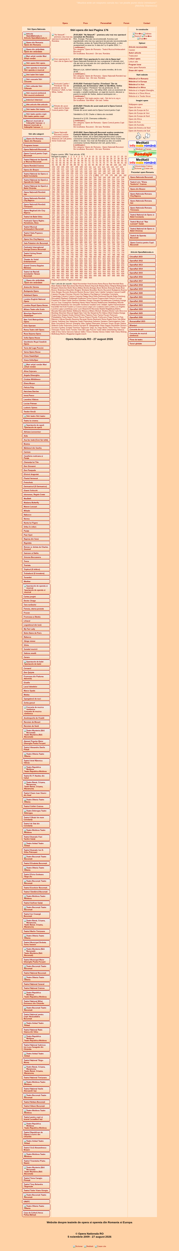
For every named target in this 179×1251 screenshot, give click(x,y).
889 (63, 269)
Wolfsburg (55, 334)
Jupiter (110, 305)
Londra (112, 307)
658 (104, 238)
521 (63, 221)
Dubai (115, 296)
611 (109, 232)
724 (113, 246)
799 (90, 257)
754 (104, 251)
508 (77, 219)
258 (104, 186)
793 (63, 257)
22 (60, 159)
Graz (60, 302)
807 (53, 259)
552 (58, 225)
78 (111, 163)
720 (95, 246)
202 (67, 179)
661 (118, 238)
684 (77, 242)
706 (104, 244)
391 (53, 205)
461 (81, 213)
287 (90, 190)
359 (53, 200)
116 (112, 167)
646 (123, 236)
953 (63, 278)
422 (123, 207)
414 (86, 207)
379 (72, 202)
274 (104, 188)
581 (118, 228)
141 (81, 171)
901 (118, 269)
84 (56, 165)
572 (77, 228)
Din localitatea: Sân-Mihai (83, 100)
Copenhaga (56, 296)
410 (67, 207)
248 (58, 186)
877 (81, 267)
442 (67, 211)
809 (63, 259)
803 (109, 257)
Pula (121, 317)
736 (95, 248)
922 (67, 274)
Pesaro (106, 315)
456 (58, 213)
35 (107, 159)
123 (72, 169)
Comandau (105, 294)
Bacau (105, 284)
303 (90, 192)
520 (58, 221)
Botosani (111, 288)
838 (123, 261)
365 (81, 200)
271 (90, 188)
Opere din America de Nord (139, 128)
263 (53, 188)
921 (63, 274)
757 (118, 251)
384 (95, 202)
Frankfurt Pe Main (58, 300)
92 (85, 165)
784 (95, 255)
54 (100, 161)
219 (72, 182)
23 (63, 159)
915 (109, 271)
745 (63, 251)
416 (95, 207)
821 (118, 259)
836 (113, 261)
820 (113, 259)
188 (77, 177)
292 (113, 190)
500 (113, 217)
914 (104, 271)
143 (90, 171)
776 (58, 255)
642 (104, 236)
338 (104, 196)
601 (63, 232)
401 (100, 205)
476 (77, 215)
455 (53, 213)
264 (58, 188)
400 (95, 205)
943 (90, 276)
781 (81, 255)
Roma (104, 319)
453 (118, 211)
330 (67, 196)
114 (103, 167)
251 (72, 186)
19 (125, 156)
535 (53, 223)
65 (63, 163)
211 (109, 179)
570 (67, 228)
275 (109, 188)
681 (63, 242)
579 (109, 228)
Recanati (83, 319)
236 (77, 184)
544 (95, 223)
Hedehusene (102, 302)
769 (100, 253)
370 (104, 200)
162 (104, 173)
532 (113, 221)
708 (113, 244)
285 (81, 190)
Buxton (80, 292)
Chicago (61, 294)
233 (63, 184)
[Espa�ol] (142, 39)
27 (78, 159)
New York (83, 313)
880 (95, 267)
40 (125, 159)
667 (72, 240)
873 (63, 267)
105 (63, 167)
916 (113, 271)
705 (100, 244)
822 (123, 259)
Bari (77, 286)
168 (58, 175)
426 (67, 209)
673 (100, 240)
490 (67, 217)
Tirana (62, 330)
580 (113, 228)
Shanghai (76, 323)
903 (53, 271)
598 (123, 230)
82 (125, 163)
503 (53, 219)
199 (53, 179)
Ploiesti (88, 317)
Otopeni (65, 315)
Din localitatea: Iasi (81, 78)
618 (67, 234)
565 (118, 225)
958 (86, 278)
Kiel (61, 307)
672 (95, 240)
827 (72, 261)
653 (81, 238)
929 (100, 274)
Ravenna (75, 319)
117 (117, 167)
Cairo (97, 292)
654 (86, 238)
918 (123, 271)
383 (90, 202)
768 (95, 253)
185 (63, 177)
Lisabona (100, 307)
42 (56, 161)
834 (104, 261)
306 (104, 192)
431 (90, 209)
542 (86, 223)
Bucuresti (107, 290)
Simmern (104, 323)
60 (122, 161)
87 (67, 165)
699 (72, 244)
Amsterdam (82, 284)
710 (123, 244)
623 (90, 234)
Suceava (55, 328)
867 (109, 265)
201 (63, 179)
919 (53, 274)
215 (53, 182)
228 (113, 182)
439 (53, 211)
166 (123, 173)
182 (125, 175)
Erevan (94, 298)
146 (104, 171)
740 (113, 248)
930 (104, 274)
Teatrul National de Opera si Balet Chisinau (142, 230)
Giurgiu (89, 300)
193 (100, 177)
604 (77, 232)
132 (113, 169)
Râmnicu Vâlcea (58, 319)
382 (86, 202)
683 (72, 242)
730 (67, 248)
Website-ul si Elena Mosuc (139, 93)
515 (109, 219)
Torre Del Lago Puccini (87, 330)
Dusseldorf (55, 298)
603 (72, 232)
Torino (68, 330)
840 (58, 263)
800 (95, 257)
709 (118, 244)
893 (81, 269)
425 (63, 209)
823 (53, 261)
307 (109, 192)
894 (86, 269)
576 (95, 228)
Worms (63, 334)
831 (90, 261)
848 (95, 263)
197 (118, 177)
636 (77, 236)
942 (86, 276)
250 (67, 186)
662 (123, 238)
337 (100, 196)
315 (72, 194)
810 (67, 259)
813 (81, 259)
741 (118, 248)
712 (58, 246)
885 (118, 267)
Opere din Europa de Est (139, 110)
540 (77, 223)
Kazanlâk (55, 307)
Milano (92, 311)
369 (100, 200)
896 (95, 269)
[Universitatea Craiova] (142, 166)
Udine (104, 330)
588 (77, 230)
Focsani (118, 298)
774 (123, 253)
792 (58, 257)
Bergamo (55, 288)
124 (76, 169)
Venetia (95, 332)
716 (76, 246)
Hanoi (88, 302)
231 (53, 184)
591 (90, 230)
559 (90, 225)
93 (89, 165)
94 (93, 165)
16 (114, 156)
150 (123, 171)
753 (100, 251)
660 (113, 238)
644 (113, 236)
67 (71, 163)
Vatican (77, 332)
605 (81, 232)
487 (53, 217)
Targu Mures (102, 328)
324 (113, 194)
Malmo (118, 309)
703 (90, 244)
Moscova (123, 311)
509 (81, 219)
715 (72, 246)
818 (104, 259)
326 (123, 194)
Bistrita (86, 288)
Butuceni (73, 292)
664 (58, 240)
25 (71, 159)
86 (63, 165)
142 (86, 171)
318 (86, 194)
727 (53, 248)
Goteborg (116, 300)
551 (53, 225)
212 (113, 179)
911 (90, 271)
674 (104, 240)
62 (53, 163)
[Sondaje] (142, 157)
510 (86, 219)
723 (109, 246)
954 (67, 278)
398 (86, 205)
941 (81, 276)
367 (90, 200)
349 (81, 198)
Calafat (102, 292)
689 (100, 242)
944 (95, 276)
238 (86, 184)
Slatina (123, 323)
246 (123, 184)
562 (104, 225)
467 (109, 213)
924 (77, 274)
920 (58, 274)
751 (90, 251)
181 (120, 175)
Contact (146, 23)
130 (104, 169)
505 (63, 219)
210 (104, 179)
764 (77, 253)
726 (123, 246)
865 (100, 265)
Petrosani (113, 315)
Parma (100, 315)
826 (67, 261)
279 (53, 190)
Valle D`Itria (56, 332)
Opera (65, 23)
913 (99, 271)
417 (99, 207)
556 (77, 225)
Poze (85, 23)
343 (53, 198)
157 (81, 173)
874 (67, 267)
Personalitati (106, 23)
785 (100, 255)
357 (118, 198)
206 (86, 179)
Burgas (59, 292)
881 (100, 267)
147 (109, 171)
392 (58, 205)
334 (86, 196)
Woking (123, 332)
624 (95, 234)
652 (77, 238)
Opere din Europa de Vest (139, 113)
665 (63, 240)
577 (100, 228)
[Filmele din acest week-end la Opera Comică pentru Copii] (62, 110)
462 (86, 213)
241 (100, 184)
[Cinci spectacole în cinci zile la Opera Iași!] (62, 61)
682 (67, 242)
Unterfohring (112, 330)
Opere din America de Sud (139, 131)
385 (100, 202)
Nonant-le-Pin (96, 313)
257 (100, 186)
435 (109, 209)
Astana (94, 284)
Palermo (89, 315)
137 (63, 171)
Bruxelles (93, 290)
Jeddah (104, 305)
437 (118, 209)
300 (77, 192)
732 (77, 248)
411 (72, 207)
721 (99, 246)
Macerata (95, 309)
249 (63, 186)
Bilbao (80, 288)
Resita (89, 319)
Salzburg (61, 321)
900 (113, 269)
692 (113, 242)
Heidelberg (112, 302)
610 (104, 232)
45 (67, 161)
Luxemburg (67, 309)
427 (72, 209)
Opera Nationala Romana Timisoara (141, 209)
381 (81, 202)
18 (121, 156)
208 (95, 179)
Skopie (117, 323)
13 (103, 156)
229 (118, 182)
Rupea (109, 319)
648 (58, 238)
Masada (54, 311)
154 (67, 173)
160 (95, 173)
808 (58, 259)
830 (86, 261)
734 (86, 248)
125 (81, 169)
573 (81, 228)
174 (86, 175)
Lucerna (54, 309)
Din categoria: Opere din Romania (87, 49)
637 (81, 236)
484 (113, 215)
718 (86, 246)
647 (53, 238)
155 (72, 173)
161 (100, 173)
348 (77, 198)
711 (53, 246)
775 (53, 255)
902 (123, 269)
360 (58, 200)
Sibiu (83, 323)
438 (123, 209)
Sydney (62, 328)
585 (63, 230)
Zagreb (78, 334)
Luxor (75, 309)
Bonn (99, 288)
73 (93, 163)
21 (56, 159)
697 (63, 244)
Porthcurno (102, 317)
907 (72, 271)
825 (63, 261)
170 (67, 175)
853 (118, 263)
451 (109, 211)
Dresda (109, 296)
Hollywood (55, 305)
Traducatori (133, 56)
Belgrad (113, 286)
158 (86, 173)
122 (67, 169)
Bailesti (59, 286)
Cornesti (64, 296)
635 (72, 236)
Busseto (66, 292)
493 (81, 217)
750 (86, 251)
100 (115, 165)
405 (118, 205)
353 (100, 198)
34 (103, 159)
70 (82, 163)
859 (72, 265)
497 (100, 217)
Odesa (104, 313)
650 (67, 238)
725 (118, 246)
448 (95, 211)
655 (90, 238)
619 (72, 234)
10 (93, 156)
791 (53, 257)
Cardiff (122, 292)
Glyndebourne (106, 300)
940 (77, 276)
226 (104, 182)
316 (76, 194)
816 (95, 259)
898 (104, 269)
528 (95, 221)
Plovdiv (94, 317)
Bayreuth (95, 286)
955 (72, 278)
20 (53, 159)
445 (81, 211)
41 (53, 161)
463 (90, 213)
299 (72, 192)
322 (104, 194)
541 (81, 223)
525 (81, 221)
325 (118, 194)
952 (58, 278)
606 (86, 232)
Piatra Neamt (67, 317)
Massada (62, 311)
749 (81, 251)
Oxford (77, 315)
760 (58, 253)
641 (100, 236)
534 (123, 221)
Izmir (98, 305)
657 (100, 238)
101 (120, 165)
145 (100, 171)
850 (104, 263)
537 (63, 223)
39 (122, 159)
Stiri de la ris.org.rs (113, 98)
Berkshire (63, 288)
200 (58, 179)
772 (113, 253)
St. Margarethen (92, 325)
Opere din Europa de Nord (139, 116)
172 (77, 175)
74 (96, 163)
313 (63, 194)
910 (86, 271)
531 (109, 221)
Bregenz (78, 290)
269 (81, 188)
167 (53, 175)
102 (125, 165)
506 (67, 219)
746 (67, 251)
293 (118, 190)
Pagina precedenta (59, 280)
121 (63, 169)
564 (113, 225)
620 (77, 234)
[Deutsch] (136, 36)
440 (58, 211)
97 (103, 165)
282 (67, 190)
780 (77, 255)
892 (77, 269)
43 (60, 161)
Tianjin (123, 328)
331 (72, 196)
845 (81, 263)
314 (67, 194)
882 (104, 267)
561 (100, 225)
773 (118, 253)
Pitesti (75, 317)
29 (85, 159)
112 (94, 167)
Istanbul (93, 305)
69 (78, 163)
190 (86, 177)
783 (90, 255)
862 (86, 265)
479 (90, 215)
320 (95, 194)
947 (109, 276)
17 (118, 156)
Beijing (102, 286)
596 (113, 230)
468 (113, 213)
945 (100, 276)
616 (58, 234)
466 (104, 213)
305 (100, 192)
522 (67, 221)
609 (100, 232)
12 (100, 156)
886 (123, 267)
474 (67, 215)
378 (67, 202)
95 (96, 165)
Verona (101, 332)
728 (58, 248)
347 (72, 198)
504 (58, 219)
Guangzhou (66, 302)
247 (53, 186)
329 (63, 196)
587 (72, 230)
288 (95, 190)
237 (81, 184)
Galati (69, 300)
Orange (122, 313)
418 (104, 207)
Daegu (85, 296)
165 (118, 173)
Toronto (74, 330)
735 (90, 248)
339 (109, 196)
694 (123, 242)
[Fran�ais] (147, 36)
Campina (109, 292)
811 (72, 259)
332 (77, 196)
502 (123, 217)
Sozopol (82, 325)
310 (123, 192)
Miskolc (98, 311)
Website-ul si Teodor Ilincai (139, 96)
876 (77, 267)
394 (67, 205)
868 (113, 265)
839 (53, 263)
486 (123, 215)
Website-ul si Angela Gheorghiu (141, 90)
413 (81, 207)
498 (104, 217)
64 (60, 163)
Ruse (115, 319)
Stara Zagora (105, 325)
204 (77, 179)
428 (77, 209)
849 (100, 263)
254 (86, 186)
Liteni (106, 307)
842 (67, 263)
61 (125, 161)
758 (123, 251)
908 (77, 271)
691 (109, 242)
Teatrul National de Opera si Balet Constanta (142, 216)
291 (109, 190)
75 (100, 163)
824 (58, 261)
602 (67, 232)
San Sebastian (72, 321)
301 (81, 192)
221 (81, 182)
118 (121, 167)
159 (90, 173)
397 (81, 205)
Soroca (76, 325)
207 (90, 179)
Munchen (62, 313)
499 (109, 217)
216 (58, 182)
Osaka (54, 315)
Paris (95, 315)
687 (90, 242)
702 (86, 244)
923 (72, 274)
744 (58, 251)
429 (81, 209)
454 (123, 211)
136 (58, 171)
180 (116, 175)
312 (58, 194)
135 (53, 171)
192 (95, 177)
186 (67, 177)
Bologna (93, 288)
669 (81, 240)
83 (53, 165)
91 (82, 165)
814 (86, 259)
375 (53, 202)
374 (123, 200)
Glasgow (96, 300)
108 (77, 167)
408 (58, 207)
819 (109, 259)
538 (67, 223)
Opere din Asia (135, 122)
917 (118, 271)
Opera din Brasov (137, 189)
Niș (88, 313)
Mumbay (54, 313)
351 (90, 198)
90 (78, 165)
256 (95, 186)
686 (86, 242)
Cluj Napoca (85, 294)
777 (63, 255)
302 (86, 192)
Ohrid (110, 313)
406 (123, 205)
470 (123, 213)
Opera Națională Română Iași (114, 76)
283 (72, 190)
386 (104, 202)
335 (90, 196)
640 (95, 236)
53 (96, 161)
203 (72, 179)
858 (67, 265)
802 (104, 257)
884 (113, 267)
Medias (69, 311)
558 (86, 225)
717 (81, 246)
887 (53, 269)
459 (72, 213)
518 (123, 219)
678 (123, 240)
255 (90, 186)
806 (123, 257)
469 (118, 213)
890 (67, 269)
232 (58, 184)
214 (123, 179)
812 (76, 259)
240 (95, 184)
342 (123, 196)
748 (77, 251)
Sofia (61, 325)
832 (95, 261)
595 (109, 230)
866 (104, 265)
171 (72, 175)
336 (95, 196)
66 (67, 163)
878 (86, 267)
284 (77, 190)
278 (123, 188)
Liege (90, 307)
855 (53, 265)
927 (90, 274)
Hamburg (75, 302)
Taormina (76, 328)
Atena (100, 284)
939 (72, 276)
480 (95, 215)
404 (113, 205)
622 (86, 234)
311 (53, 194)
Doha (95, 296)
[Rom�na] (138, 34)
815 (90, 259)
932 (113, 274)
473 (63, 215)
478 (86, 215)
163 (109, 173)
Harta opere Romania (137, 67)
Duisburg (121, 296)
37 (114, 159)
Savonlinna (60, 323)
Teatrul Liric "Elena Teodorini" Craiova (138, 183)
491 (72, 217)
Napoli (76, 313)
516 (113, 219)
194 (104, 177)
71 (85, 163)
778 (67, 255)
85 (60, 165)
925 (81, 274)
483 (109, 215)
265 (63, 188)
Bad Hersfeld (114, 284)
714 (67, 246)
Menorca (85, 311)
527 (90, 221)
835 (109, 261)
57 (111, 161)
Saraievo (104, 321)
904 (58, 271)
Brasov (54, 290)
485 (118, 215)
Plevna (81, 317)
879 (90, 267)
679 (53, 242)
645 (118, 236)
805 (118, 257)
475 (72, 215)
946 (104, 276)
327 (53, 196)
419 (109, 207)
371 (109, 200)
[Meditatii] (138, 149)
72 (89, 163)
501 (118, 217)
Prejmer (116, 317)
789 (118, 255)
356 (113, 198)
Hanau (82, 302)
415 (90, 207)
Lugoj (60, 309)
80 (118, 163)
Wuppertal (70, 334)
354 (104, 198)
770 (104, 253)
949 (118, 276)
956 (77, 278)
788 (113, 255)
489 (63, 217)
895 (90, 269)
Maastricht (86, 309)
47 (74, 161)
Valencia (120, 330)
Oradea (116, 313)
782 (86, 255)
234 (67, 184)
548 (113, 223)
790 (123, 255)
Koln (65, 307)
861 (81, 265)
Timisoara (55, 330)
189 (81, 177)
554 (67, 225)
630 (123, 234)
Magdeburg (110, 309)
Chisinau (68, 294)
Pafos (82, 315)
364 (77, 200)
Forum (126, 23)
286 (86, 190)
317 (81, 194)
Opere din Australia (136, 125)
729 (63, 248)
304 (95, 192)
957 (81, 278)
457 (63, 213)
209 (100, 179)
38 (118, 159)
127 (90, 169)
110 (86, 167)
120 (58, 169)
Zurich (83, 334)
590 (86, 230)
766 (86, 253)
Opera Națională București (113, 147)
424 (58, 209)
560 (95, 225)
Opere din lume (135, 107)
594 (104, 230)
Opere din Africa (135, 119)
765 (81, 253)
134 (123, 169)
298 (67, 192)
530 (104, 221)
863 (90, 265)
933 (118, 274)
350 (86, 198)
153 (63, 173)
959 (90, 278)
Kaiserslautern (119, 305)
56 (107, 161)
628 (113, 234)
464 (95, 213)
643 (109, 236)
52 (93, 161)
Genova (75, 300)
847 (90, 263)
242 (104, 184)
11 (96, 156)
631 (53, 236)
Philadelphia (56, 317)
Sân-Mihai (121, 319)
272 (95, 188)
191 (90, 177)
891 (72, 269)
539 (72, 223)
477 (81, 215)
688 (95, 242)
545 (100, 223)
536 (58, 223)
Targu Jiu (93, 328)
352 (95, 198)
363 (72, 200)
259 (109, 186)
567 (53, 228)
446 (86, 211)
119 (53, 169)
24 (67, 159)
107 (72, 167)
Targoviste (85, 328)
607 (90, 232)
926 (86, 274)
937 (63, 276)
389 (118, 202)
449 (100, 211)
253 (81, 186)
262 (123, 186)
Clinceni (76, 294)
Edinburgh (73, 298)
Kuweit (70, 307)
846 (86, 263)
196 (113, 177)
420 (113, 207)
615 (53, 234)
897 (100, 269)
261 (118, 186)
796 (77, 257)
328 (58, 196)
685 (81, 242)
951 (53, 278)
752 (95, 251)
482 (104, 215)
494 (86, 217)
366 (86, 200)
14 (107, 156)
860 (77, 265)
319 (90, 194)
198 (123, 177)
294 (123, 190)
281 (63, 190)
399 (90, 205)
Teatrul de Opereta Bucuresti (138, 237)
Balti (64, 286)
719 (90, 246)
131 (109, 169)
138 (67, 171)
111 (90, 167)
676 (113, 240)
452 (113, 211)
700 (77, 244)
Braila (118, 288)
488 (58, 217)
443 (72, 211)
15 (111, 156)
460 (77, 213)
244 (113, 184)
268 (77, 188)
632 (58, 236)
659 (109, 238)
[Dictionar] (136, 168)
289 (100, 190)
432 (95, 209)
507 (72, 219)
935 (53, 276)
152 (58, 173)
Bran (123, 288)
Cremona (78, 296)
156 (77, 173)
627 (109, 234)
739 (109, 248)
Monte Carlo (114, 311)
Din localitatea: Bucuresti (83, 54)
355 (109, 198)
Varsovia (70, 332)
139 (72, 171)
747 (72, 251)
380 (77, 202)
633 (63, 236)
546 (104, 223)
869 (118, 265)
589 (81, 230)
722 (104, 246)
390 (123, 202)
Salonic (54, 321)
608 (95, 232)
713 (63, 246)
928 (95, 274)
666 (67, 240)
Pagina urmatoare (74, 280)
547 (109, 223)
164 (113, 173)
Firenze (112, 298)
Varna (63, 332)
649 (63, 238)
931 (109, 274)
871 (53, 267)
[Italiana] (147, 34)
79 (114, 163)
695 (53, 244)
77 (107, 163)
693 (118, 242)
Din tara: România (102, 54)
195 (109, 177)
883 (109, 267)
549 (118, 223)
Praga (109, 317)
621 (81, 234)
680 (58, 242)
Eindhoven (82, 298)
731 (72, 248)
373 (118, 200)
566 (123, 225)
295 (53, 192)
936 (58, 276)
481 (100, 215)
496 (95, 217)
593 (100, 230)
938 (67, 276)
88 (71, 165)
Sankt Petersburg (85, 321)
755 (109, 251)
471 (53, 215)
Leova (84, 307)
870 (123, 265)
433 (100, 209)
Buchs (100, 290)
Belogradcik (122, 286)
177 (102, 175)
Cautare (132, 50)
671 (90, 240)
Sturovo (123, 325)
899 (109, 269)
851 (109, 263)
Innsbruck (85, 305)
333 (81, 196)
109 (81, 167)
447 (90, 211)
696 (58, 244)
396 (77, 205)
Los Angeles (120, 307)
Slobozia (54, 325)
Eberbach (64, 298)
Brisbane (85, 290)
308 (113, 192)
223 (90, 182)
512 (95, 219)
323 (109, 194)
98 (107, 165)
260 (113, 186)
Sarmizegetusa (114, 321)
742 (123, 248)
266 (67, 188)
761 (63, 253)
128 (95, 169)
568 (58, 228)
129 (99, 169)
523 (72, 221)
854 (123, 263)
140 (77, 171)
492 (77, 217)
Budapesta (116, 290)
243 (109, 184)
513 (99, 219)
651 (72, 238)
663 (53, 240)
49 (82, 161)
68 (74, 163)
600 (58, 232)
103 (53, 167)
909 (81, 271)
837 (118, 261)
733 (81, 248)
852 (113, 263)
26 (74, 159)
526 (86, 221)
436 (113, 209)
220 (77, 182)
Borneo (105, 288)
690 (104, 242)
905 (63, 271)
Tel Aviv (116, 328)
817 (99, 259)
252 (77, 186)
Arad (89, 284)
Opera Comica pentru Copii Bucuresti (142, 244)
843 (72, 263)
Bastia (81, 286)
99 (111, 165)
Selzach (69, 323)
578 (104, 228)
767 (90, 253)
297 (63, 192)
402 (104, 205)
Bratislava (62, 290)
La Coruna (77, 307)
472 (58, 215)
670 (86, 240)
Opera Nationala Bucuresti (141, 177)
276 (113, 188)
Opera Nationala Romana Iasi (141, 202)
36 (111, 159)
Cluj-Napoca (95, 294)
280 (58, 190)
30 (89, 159)
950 (123, 276)
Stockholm (115, 325)
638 (86, 236)
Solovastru (68, 325)
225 (100, 182)
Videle (107, 332)
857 (63, 265)
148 (113, 171)
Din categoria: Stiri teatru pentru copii (88, 98)
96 (100, 165)
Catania (54, 294)
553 (63, 225)
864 (95, 265)
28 (82, 159)
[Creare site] (147, 168)
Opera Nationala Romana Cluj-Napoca (141, 195)
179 (111, 175)
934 (123, 274)
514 (104, 219)
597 (118, 230)
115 (108, 167)
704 (95, 244)
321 (99, 194)
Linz (94, 307)
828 (77, 261)
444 (77, 211)
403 (109, 205)
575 (90, 228)
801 (100, 257)
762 (67, 253)
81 (122, 163)
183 (53, 177)
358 (123, 198)
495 (90, 217)
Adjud (75, 284)
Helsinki (120, 302)
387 (109, 202)
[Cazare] (147, 149)
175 (90, 175)
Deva (91, 296)
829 (81, 261)
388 (113, 202)
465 (100, 213)
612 (113, 232)
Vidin (113, 332)
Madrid (102, 309)
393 (63, 205)
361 (63, 200)
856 (58, 265)
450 (104, 211)
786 (104, 255)
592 (95, 230)
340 (113, 196)
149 (118, 171)
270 (86, 188)
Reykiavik (97, 319)
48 (78, 161)
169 (63, 175)
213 (118, 179)
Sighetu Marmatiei (92, 323)
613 (118, 232)
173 (81, 175)
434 (104, 209)
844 (77, 263)
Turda (98, 330)
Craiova (71, 296)
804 (113, 257)
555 (72, 225)
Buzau (86, 292)
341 (118, 196)
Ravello (68, 319)
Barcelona (71, 286)
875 (72, 267)
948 (113, 276)
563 (109, 225)
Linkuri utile (133, 62)
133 (118, 169)
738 (104, 248)
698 (67, 244)
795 (72, 257)
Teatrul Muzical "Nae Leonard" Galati (139, 223)
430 (86, 209)
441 (63, 211)
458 (67, 213)
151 (53, 173)
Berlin (70, 288)
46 (71, 161)
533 (118, 221)
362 (67, 200)
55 (103, 161)
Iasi (71, 305)
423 (53, 209)
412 (76, 207)
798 (86, 257)
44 (63, 161)
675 (109, 240)
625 (100, 234)
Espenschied (103, 298)
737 (100, 248)
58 (114, 161)
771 (109, 253)
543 (90, 223)
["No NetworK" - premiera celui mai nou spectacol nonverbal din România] (62, 41)
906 (67, 271)
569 (63, 228)
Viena (117, 332)
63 (56, 163)
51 (89, 161)
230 (123, 182)
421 (118, 207)
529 (100, 221)
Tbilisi (110, 328)
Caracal (116, 292)
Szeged (69, 328)
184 (58, 177)
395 (72, 205)
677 (118, 240)
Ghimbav (82, 300)
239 (90, 184)
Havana (94, 302)
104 (58, 167)
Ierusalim (76, 305)
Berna (75, 288)
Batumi (88, 286)
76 (103, 163)
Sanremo (96, 321)
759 (53, 253)
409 (63, 207)
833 (100, 261)
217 (63, 182)
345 (63, 198)
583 (53, 230)
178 (106, 175)
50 (85, 161)
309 (118, 192)
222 (86, 182)
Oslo (59, 315)
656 (95, 238)
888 (58, 269)
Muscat (70, 313)
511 (90, 219)
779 (72, 255)
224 (95, 182)
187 (72, 177)
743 (53, 251)
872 (58, 267)
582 (123, 228)
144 (95, 171)
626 (104, 234)
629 (118, 234)
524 (77, 221)
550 (123, 223)
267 (72, 188)
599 (53, 232)
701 (81, 244)
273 (100, 188)
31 (93, 159)
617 (63, 234)
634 (67, 236)
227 (109, 182)
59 (118, 161)
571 (72, 228)
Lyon (80, 309)
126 (86, 169)
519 (53, 221)
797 (81, 257)
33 (100, 159)
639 (90, 236)
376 (58, 202)
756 (113, 251)
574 (86, 228)
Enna (89, 298)
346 (67, 198)
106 (67, 167)
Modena (105, 311)
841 (63, 263)
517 (118, 219)
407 (53, 207)
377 (63, 202)
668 (77, 240)
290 (104, 190)
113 (99, 167)
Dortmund (102, 296)
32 (96, 159)
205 (81, 179)
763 (72, 253)
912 (95, 271)
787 (109, 255)
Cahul (92, 292)
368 (95, 200)
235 (72, 184)
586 (67, 230)
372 (113, 200)
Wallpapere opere (136, 104)
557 (81, 225)
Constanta (114, 294)
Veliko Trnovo (86, 332)
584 (58, 230)
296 (58, 192)
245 (118, 184)
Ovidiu (71, 315)
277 (118, 188)
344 (58, 198)
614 (123, 232)
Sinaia (111, 323)
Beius (107, 286)
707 (109, 244)
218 (67, 182)
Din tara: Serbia (102, 100)
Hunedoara (64, 305)
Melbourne (77, 311)
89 (74, 165)
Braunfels (70, 290)
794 (67, 257)
